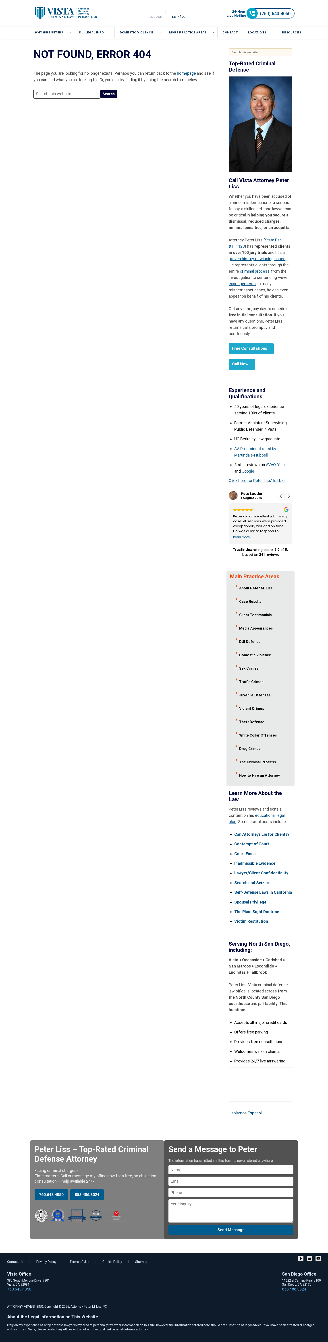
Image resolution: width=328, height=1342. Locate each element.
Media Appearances (256, 628)
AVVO (271, 464)
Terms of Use (79, 1262)
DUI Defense (250, 642)
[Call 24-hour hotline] (261, 17)
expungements (242, 283)
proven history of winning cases (257, 258)
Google (248, 471)
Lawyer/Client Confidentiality (261, 873)
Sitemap (141, 1262)
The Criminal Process (257, 762)
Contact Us (15, 1262)
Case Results (250, 601)
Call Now (240, 364)
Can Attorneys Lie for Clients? (261, 834)
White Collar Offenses (258, 735)
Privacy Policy (46, 1262)
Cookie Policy (112, 1262)
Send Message (231, 1229)
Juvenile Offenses (255, 695)
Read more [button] (241, 537)
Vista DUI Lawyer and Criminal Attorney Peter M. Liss (65, 13)
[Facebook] (300, 1259)
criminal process (255, 271)
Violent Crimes (251, 708)
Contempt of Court (251, 844)
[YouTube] (318, 1259)
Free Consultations (249, 348)
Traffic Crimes (251, 682)
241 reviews (269, 554)
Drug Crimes (250, 749)
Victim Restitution (251, 921)
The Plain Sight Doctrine (256, 911)
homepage (186, 73)
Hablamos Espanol (245, 1113)
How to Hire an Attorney (259, 775)
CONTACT (230, 32)
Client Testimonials (255, 615)
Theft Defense (251, 722)
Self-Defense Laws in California (263, 892)
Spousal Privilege (250, 902)
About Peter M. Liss (256, 588)
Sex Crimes (249, 668)
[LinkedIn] (309, 1259)
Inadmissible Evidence (254, 863)
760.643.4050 (51, 1194)
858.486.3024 (87, 1194)
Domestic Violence (255, 655)
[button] (288, 496)
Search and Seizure (252, 882)
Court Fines (244, 853)
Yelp (281, 464)
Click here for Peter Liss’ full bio (256, 480)
